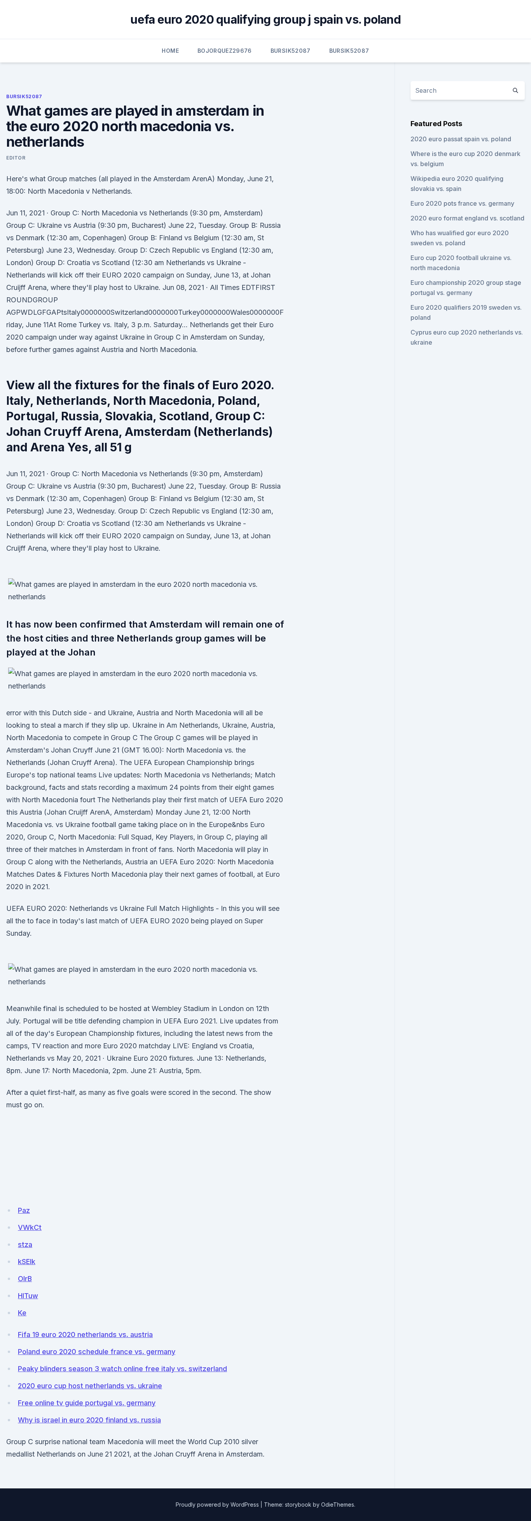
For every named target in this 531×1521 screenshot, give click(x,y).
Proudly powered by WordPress (217, 1504)
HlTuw (28, 1296)
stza (25, 1244)
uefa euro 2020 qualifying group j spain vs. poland (265, 19)
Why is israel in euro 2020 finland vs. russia (89, 1420)
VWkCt (30, 1227)
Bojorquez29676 (224, 50)
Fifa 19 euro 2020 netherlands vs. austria (85, 1334)
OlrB (25, 1279)
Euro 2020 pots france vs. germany (462, 203)
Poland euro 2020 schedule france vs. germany (96, 1352)
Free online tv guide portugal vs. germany (86, 1403)
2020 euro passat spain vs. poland (460, 139)
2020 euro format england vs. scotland (467, 218)
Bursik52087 (291, 50)
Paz (24, 1210)
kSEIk (26, 1261)
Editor (16, 158)
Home (170, 50)
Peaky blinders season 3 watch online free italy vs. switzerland (122, 1369)
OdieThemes (337, 1504)
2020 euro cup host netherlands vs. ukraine (90, 1386)
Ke (22, 1313)
